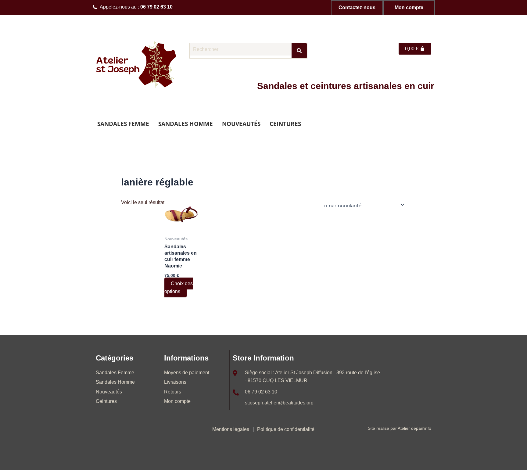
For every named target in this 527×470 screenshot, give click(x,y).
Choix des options (178, 287)
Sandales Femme (123, 124)
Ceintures (285, 124)
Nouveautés (241, 124)
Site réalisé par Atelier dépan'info (399, 428)
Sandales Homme (185, 124)
